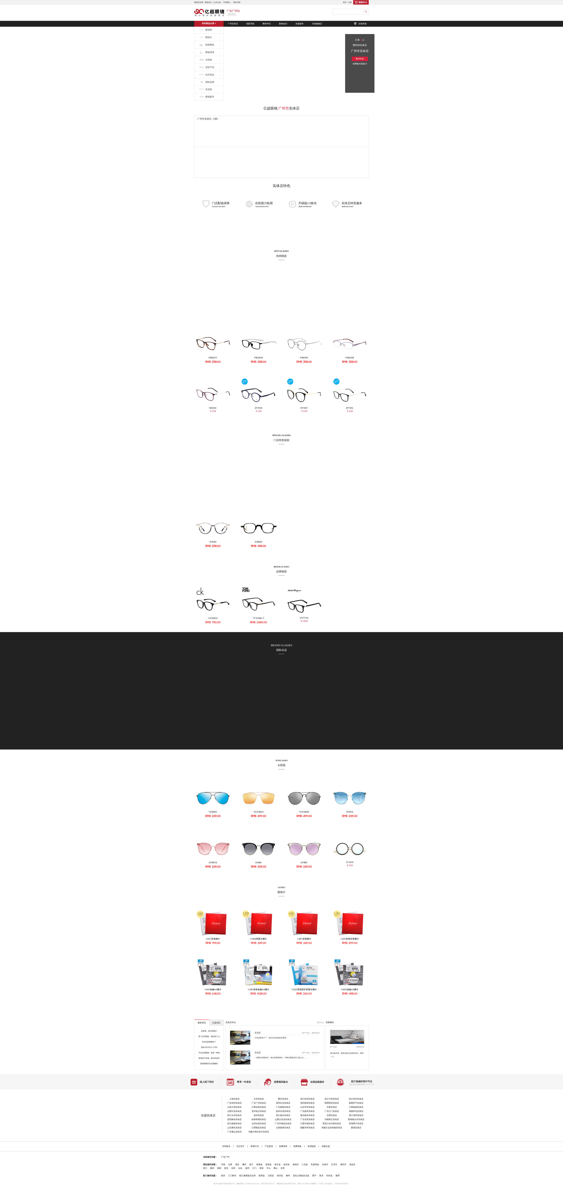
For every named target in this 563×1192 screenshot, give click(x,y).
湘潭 (337, 1176)
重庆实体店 (283, 1099)
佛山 (275, 1168)
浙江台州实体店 (234, 1115)
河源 (223, 1164)
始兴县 (287, 1164)
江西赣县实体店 (259, 1128)
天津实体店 (259, 1099)
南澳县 (259, 1164)
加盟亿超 (326, 1146)
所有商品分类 (208, 23)
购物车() (363, 2)
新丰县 (277, 1164)
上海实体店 (234, 1099)
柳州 (288, 1176)
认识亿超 (217, 2)
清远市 (352, 1164)
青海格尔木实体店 (356, 1119)
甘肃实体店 (332, 1107)
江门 (254, 1168)
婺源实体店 (356, 1128)
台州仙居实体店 (259, 1123)
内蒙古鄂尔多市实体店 (259, 1132)
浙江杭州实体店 (307, 1099)
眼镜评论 (208, 2)
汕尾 (230, 1164)
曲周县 (262, 1176)
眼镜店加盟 (198, 2)
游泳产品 (209, 67)
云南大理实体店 (234, 1107)
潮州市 (343, 1164)
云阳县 (271, 1176)
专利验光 (226, 1146)
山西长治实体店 (234, 1111)
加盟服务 (299, 24)
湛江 (251, 1164)
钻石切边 (209, 75)
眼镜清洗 (209, 52)
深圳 (233, 1168)
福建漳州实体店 (307, 1128)
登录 (344, 2)
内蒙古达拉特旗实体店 (332, 1128)
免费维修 (297, 1146)
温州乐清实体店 (283, 1111)
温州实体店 (259, 1115)
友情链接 (311, 1146)
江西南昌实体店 (356, 1107)
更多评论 (320, 1022)
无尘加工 (240, 1146)
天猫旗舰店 (317, 24)
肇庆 (244, 1164)
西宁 (314, 1176)
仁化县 (305, 1164)
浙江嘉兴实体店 (283, 1115)
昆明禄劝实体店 (234, 1119)
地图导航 (250, 24)
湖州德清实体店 (307, 1103)
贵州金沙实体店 (259, 1111)
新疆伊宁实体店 (356, 1103)
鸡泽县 (280, 1176)
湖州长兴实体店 (283, 1103)
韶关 (226, 1168)
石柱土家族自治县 (301, 1176)
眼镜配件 (209, 97)
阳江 (205, 1168)
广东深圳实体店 (234, 1103)
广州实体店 (233, 24)
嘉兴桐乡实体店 (307, 1115)
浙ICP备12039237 (268, 1184)
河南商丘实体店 (332, 1119)
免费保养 (283, 1146)
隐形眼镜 (209, 45)
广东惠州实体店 (307, 1111)
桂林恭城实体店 (259, 1119)
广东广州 (225, 1157)
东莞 (282, 1168)
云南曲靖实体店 (283, 1128)
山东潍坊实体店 (234, 1128)
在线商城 (362, 24)
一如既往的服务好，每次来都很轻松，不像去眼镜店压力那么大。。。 (282, 1040)
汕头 (240, 1168)
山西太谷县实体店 (283, 1119)
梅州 (212, 1168)
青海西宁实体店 (356, 1123)
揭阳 (219, 1168)
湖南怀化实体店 (356, 1111)
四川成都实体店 (234, 1123)
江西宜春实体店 (259, 1107)
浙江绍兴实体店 (356, 1099)
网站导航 (236, 2)
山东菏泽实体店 (307, 1107)
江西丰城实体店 (307, 1123)
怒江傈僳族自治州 (247, 1176)
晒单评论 (267, 24)
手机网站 (226, 2)
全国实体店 (208, 1115)
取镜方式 (255, 1146)
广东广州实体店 (259, 1103)
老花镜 (208, 89)
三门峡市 (232, 1176)
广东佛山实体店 (234, 1132)
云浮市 (334, 1164)
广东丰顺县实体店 (283, 1123)
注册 (350, 2)
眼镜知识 (283, 24)
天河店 (258, 1035)
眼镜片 (208, 37)
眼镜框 (208, 30)
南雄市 (296, 1164)
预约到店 (360, 59)
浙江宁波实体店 (332, 1099)
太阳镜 (208, 60)
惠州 (247, 1168)
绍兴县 (329, 1176)
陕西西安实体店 (332, 1103)
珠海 (261, 1168)
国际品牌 (209, 82)
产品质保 (269, 1146)
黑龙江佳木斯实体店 (332, 1123)
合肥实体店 (332, 1115)
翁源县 (268, 1164)
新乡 (321, 1176)
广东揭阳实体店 (283, 1107)
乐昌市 (325, 1164)
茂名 (237, 1164)
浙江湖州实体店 (356, 1115)
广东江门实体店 (332, 1111)
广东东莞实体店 (307, 1119)
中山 (268, 1168)
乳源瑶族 (315, 1164)
